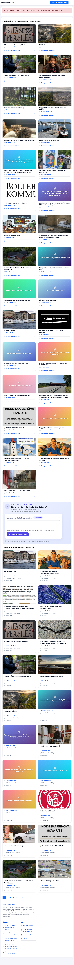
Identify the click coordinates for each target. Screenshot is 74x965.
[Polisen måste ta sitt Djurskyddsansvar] (19, 69)
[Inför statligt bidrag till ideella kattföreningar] (19, 133)
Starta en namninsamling (59, 2)
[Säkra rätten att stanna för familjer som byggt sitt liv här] (54, 70)
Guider (5, 922)
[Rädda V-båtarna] (19, 324)
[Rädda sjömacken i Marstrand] (54, 133)
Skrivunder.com (7, 2)
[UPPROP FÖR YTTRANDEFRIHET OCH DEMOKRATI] (54, 325)
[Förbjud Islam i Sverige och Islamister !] (19, 293)
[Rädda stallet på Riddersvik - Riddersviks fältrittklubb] (19, 262)
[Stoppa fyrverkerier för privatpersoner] (54, 421)
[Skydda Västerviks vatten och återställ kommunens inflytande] (19, 453)
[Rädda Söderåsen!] (54, 38)
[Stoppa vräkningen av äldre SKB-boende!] (19, 484)
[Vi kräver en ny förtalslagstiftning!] (19, 38)
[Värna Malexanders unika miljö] (19, 101)
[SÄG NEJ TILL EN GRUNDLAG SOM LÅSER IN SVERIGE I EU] (54, 357)
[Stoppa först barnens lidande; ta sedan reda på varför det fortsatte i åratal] (54, 230)
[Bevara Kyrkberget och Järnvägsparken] (19, 389)
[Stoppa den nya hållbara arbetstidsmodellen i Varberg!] (54, 453)
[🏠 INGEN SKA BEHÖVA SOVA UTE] (19, 421)
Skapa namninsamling (19, 534)
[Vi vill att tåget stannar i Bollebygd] (19, 196)
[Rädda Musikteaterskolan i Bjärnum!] (19, 356)
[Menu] (71, 2)
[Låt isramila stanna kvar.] (54, 293)
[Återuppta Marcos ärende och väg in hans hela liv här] (54, 165)
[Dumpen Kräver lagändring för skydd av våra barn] (54, 262)
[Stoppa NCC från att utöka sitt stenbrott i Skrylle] (54, 102)
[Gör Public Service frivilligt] (19, 229)
